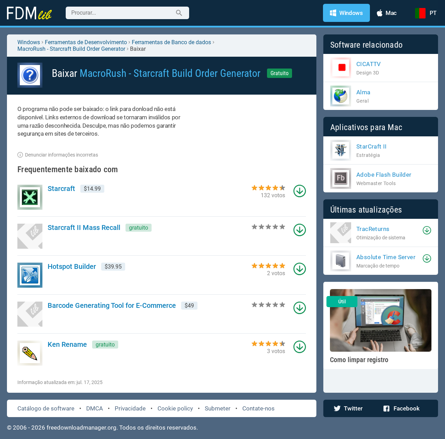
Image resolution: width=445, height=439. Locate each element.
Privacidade (130, 408)
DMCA (94, 408)
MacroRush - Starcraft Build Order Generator (71, 49)
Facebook (407, 408)
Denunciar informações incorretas (61, 155)
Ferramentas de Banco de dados (171, 42)
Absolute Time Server (385, 257)
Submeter (217, 408)
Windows (28, 42)
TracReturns (372, 228)
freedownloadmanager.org (81, 427)
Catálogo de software (45, 408)
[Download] (427, 230)
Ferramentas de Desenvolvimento (86, 42)
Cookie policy (175, 408)
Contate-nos (258, 408)
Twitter (353, 408)
